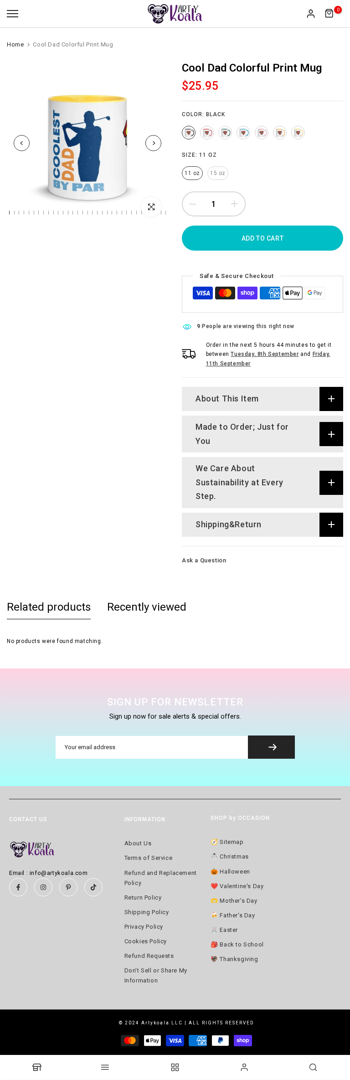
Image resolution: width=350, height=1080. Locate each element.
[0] (329, 14)
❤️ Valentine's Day (237, 886)
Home (15, 44)
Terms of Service (148, 857)
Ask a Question (204, 560)
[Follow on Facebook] (18, 887)
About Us (138, 843)
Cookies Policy (145, 941)
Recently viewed (146, 607)
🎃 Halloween (230, 871)
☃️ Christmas (230, 856)
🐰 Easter (224, 929)
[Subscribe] (271, 747)
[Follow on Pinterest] (68, 887)
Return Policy (143, 897)
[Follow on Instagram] (43, 887)
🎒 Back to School (237, 944)
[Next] (153, 143)
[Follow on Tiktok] (93, 887)
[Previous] (22, 143)
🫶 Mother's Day (234, 900)
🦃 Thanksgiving (234, 959)
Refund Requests (149, 955)
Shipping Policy (146, 912)
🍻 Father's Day (233, 915)
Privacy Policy (143, 926)
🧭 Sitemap (227, 841)
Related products (49, 607)
